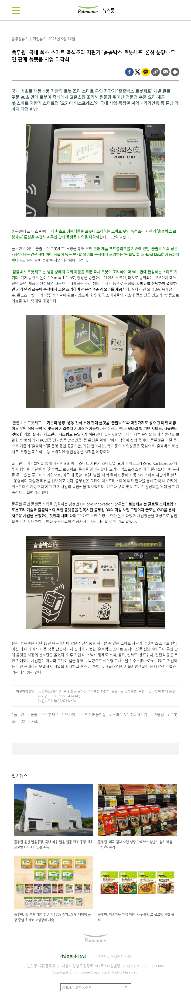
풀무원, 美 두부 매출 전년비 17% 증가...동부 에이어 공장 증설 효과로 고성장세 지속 (52, 917)
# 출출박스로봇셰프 (42, 714)
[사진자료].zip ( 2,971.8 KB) (57, 700)
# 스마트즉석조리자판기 (128, 714)
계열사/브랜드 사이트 (77, 987)
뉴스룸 (108, 10)
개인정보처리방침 (73, 956)
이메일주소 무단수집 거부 (112, 956)
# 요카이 (68, 714)
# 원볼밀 (157, 714)
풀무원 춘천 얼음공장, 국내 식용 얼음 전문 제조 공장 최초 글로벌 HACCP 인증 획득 (53, 844)
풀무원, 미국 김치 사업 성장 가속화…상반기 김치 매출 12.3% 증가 (135, 844)
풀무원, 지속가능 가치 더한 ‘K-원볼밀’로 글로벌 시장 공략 (136, 917)
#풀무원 (18, 714)
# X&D (33, 721)
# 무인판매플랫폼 (92, 714)
